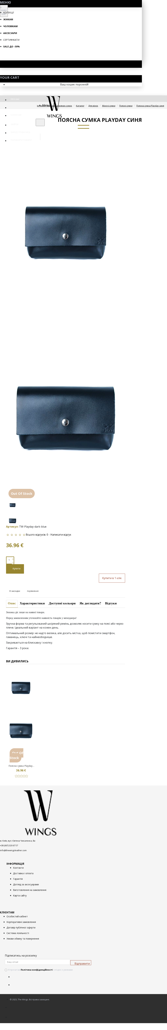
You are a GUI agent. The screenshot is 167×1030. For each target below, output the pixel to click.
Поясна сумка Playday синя (150, 105)
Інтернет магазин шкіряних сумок (54, 105)
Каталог (80, 105)
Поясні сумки (125, 105)
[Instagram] (14, 982)
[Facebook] (14, 974)
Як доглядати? (90, 603)
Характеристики (32, 603)
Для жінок (93, 105)
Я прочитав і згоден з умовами (40, 969)
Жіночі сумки (108, 105)
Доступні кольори (62, 603)
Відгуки (111, 603)
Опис (12, 603)
